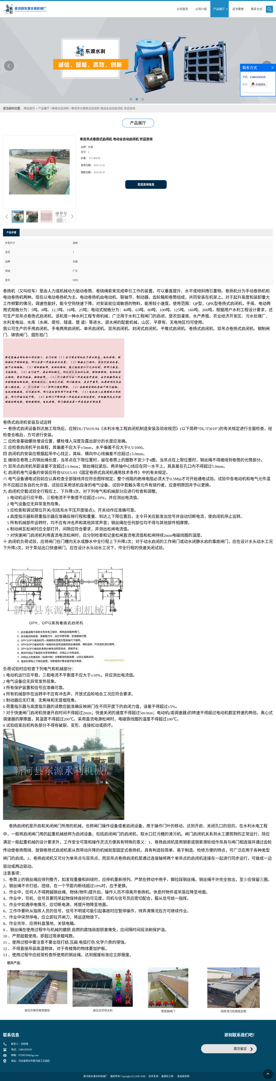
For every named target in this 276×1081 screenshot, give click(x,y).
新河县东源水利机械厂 (95, 1076)
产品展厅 (44, 108)
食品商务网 (183, 1076)
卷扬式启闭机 (60, 108)
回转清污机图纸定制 (233, 1011)
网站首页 (29, 108)
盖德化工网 (167, 1076)
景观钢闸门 (168, 1011)
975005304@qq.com (28, 1055)
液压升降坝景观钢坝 (37, 1010)
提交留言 (240, 1048)
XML (143, 1076)
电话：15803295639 (21, 1049)
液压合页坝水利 (103, 1010)
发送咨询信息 (145, 184)
